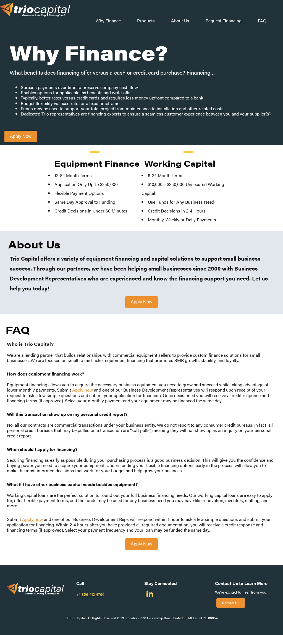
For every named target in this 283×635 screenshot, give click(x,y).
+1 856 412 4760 (90, 594)
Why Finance (108, 20)
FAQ (262, 20)
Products (146, 20)
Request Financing (224, 20)
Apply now (82, 390)
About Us (180, 20)
